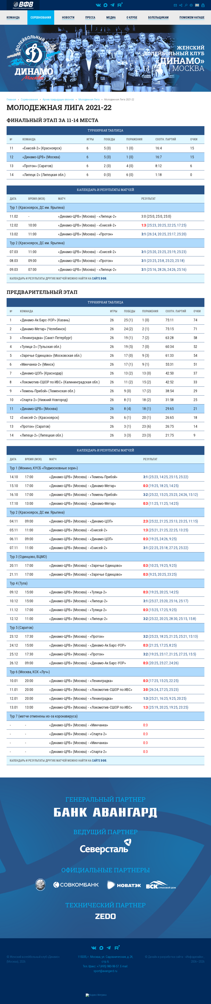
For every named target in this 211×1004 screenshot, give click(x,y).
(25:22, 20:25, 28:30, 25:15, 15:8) (169, 618)
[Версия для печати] (191, 5)
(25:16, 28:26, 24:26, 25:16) (163, 269)
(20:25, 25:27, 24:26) (161, 663)
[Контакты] (175, 5)
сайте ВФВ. (99, 278)
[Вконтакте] (98, 5)
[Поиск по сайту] (186, 5)
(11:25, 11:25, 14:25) (161, 503)
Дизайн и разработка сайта (165, 957)
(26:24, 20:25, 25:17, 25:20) (163, 234)
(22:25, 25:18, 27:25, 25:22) (165, 548)
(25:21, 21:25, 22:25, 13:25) (165, 530)
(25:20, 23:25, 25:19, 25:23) (163, 252)
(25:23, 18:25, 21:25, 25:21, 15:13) (170, 636)
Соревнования (29, 99)
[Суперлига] (23, 5)
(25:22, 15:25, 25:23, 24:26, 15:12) (170, 494)
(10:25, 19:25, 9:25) (160, 565)
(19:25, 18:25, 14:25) (161, 486)
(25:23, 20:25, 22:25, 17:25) (163, 225)
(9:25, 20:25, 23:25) (160, 574)
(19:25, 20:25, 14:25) (161, 592)
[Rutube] (120, 5)
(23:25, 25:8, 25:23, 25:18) (163, 260)
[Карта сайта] (180, 5)
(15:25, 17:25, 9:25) (160, 610)
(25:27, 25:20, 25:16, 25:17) (165, 601)
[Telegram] (112, 5)
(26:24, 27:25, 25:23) (161, 689)
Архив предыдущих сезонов (58, 99)
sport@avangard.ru (105, 971)
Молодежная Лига (89, 99)
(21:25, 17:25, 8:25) (160, 645)
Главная (11, 99)
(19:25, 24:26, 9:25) (160, 539)
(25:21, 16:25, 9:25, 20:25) (164, 698)
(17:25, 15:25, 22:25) (161, 681)
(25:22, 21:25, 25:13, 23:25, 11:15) (170, 521)
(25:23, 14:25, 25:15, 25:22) (165, 477)
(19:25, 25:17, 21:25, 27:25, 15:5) (169, 654)
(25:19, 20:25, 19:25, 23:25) (165, 707)
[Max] (105, 5)
